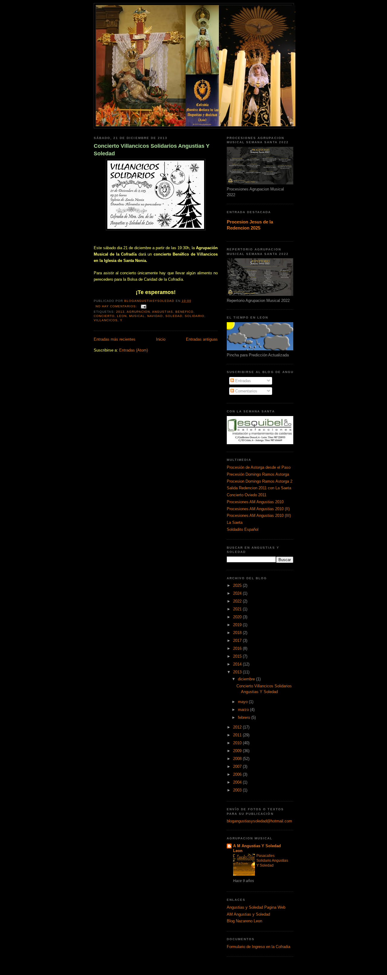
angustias (162, 311)
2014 (238, 664)
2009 (238, 751)
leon (122, 316)
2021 (238, 609)
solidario (194, 316)
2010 (238, 743)
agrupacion (138, 311)
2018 (238, 632)
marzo (244, 709)
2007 (238, 766)
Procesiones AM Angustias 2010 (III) (259, 515)
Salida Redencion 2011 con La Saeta (259, 488)
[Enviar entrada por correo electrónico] (143, 306)
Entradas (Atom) (133, 350)
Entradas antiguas (202, 339)
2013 (120, 311)
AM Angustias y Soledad (248, 914)
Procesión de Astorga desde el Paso (259, 467)
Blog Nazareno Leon (244, 921)
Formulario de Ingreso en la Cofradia (258, 946)
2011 (238, 735)
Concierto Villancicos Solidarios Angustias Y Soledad (152, 150)
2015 (238, 656)
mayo (243, 701)
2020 (238, 617)
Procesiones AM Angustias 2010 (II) (258, 509)
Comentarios (245, 391)
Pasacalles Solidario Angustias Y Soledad (272, 861)
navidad (155, 316)
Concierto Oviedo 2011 (246, 495)
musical (137, 316)
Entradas (242, 380)
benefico (184, 311)
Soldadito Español (243, 529)
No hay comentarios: (117, 306)
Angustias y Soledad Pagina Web (256, 907)
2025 (238, 585)
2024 (238, 593)
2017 (238, 640)
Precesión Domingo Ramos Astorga (258, 474)
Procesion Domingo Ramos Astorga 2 (259, 481)
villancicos (106, 320)
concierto (104, 316)
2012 (238, 727)
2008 (238, 758)
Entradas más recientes (114, 339)
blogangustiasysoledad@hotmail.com (259, 821)
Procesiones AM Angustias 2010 (255, 502)
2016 (238, 648)
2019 (238, 625)
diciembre (247, 679)
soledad (173, 316)
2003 (238, 790)
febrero (244, 717)
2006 (238, 774)
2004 (238, 782)
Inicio (160, 339)
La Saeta (234, 522)
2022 (238, 601)
